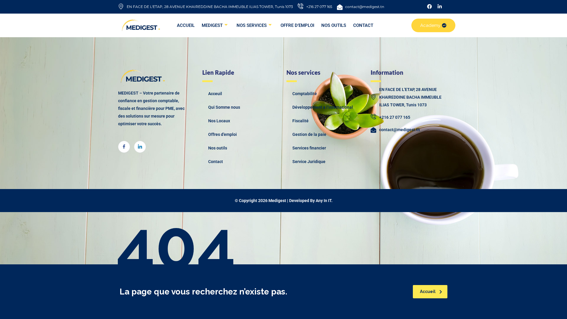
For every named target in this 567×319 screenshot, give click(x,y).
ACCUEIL (186, 25)
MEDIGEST (212, 25)
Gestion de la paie (309, 134)
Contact (215, 161)
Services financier (309, 148)
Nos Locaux (219, 120)
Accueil (428, 291)
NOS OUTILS (333, 25)
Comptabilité (304, 93)
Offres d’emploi (222, 134)
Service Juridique (308, 161)
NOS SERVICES (252, 25)
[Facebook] (124, 147)
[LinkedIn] (140, 147)
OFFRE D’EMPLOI (297, 25)
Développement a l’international (322, 107)
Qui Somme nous (224, 107)
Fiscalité (300, 120)
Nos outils (217, 148)
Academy (430, 25)
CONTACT (363, 25)
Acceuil (215, 93)
